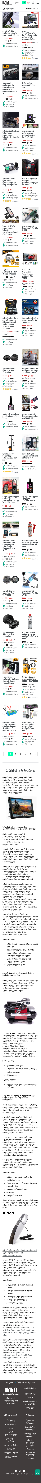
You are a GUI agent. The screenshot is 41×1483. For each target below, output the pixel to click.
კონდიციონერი (11, 1445)
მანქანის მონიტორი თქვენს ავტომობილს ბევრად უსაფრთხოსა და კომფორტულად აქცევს (20, 1252)
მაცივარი (11, 1449)
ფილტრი (10, 8)
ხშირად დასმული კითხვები (30, 1443)
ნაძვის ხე (11, 1420)
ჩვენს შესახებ (30, 1393)
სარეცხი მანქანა (11, 1452)
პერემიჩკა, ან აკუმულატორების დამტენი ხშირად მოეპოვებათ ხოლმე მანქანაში (17, 1355)
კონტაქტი (30, 1407)
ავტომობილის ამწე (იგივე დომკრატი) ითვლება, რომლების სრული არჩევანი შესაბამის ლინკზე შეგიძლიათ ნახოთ (19, 1331)
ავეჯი (11, 1428)
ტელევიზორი (11, 1456)
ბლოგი (30, 1397)
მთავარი (9, 1382)
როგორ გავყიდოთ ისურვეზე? (30, 1452)
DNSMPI (30, 1458)
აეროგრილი (10, 1424)
